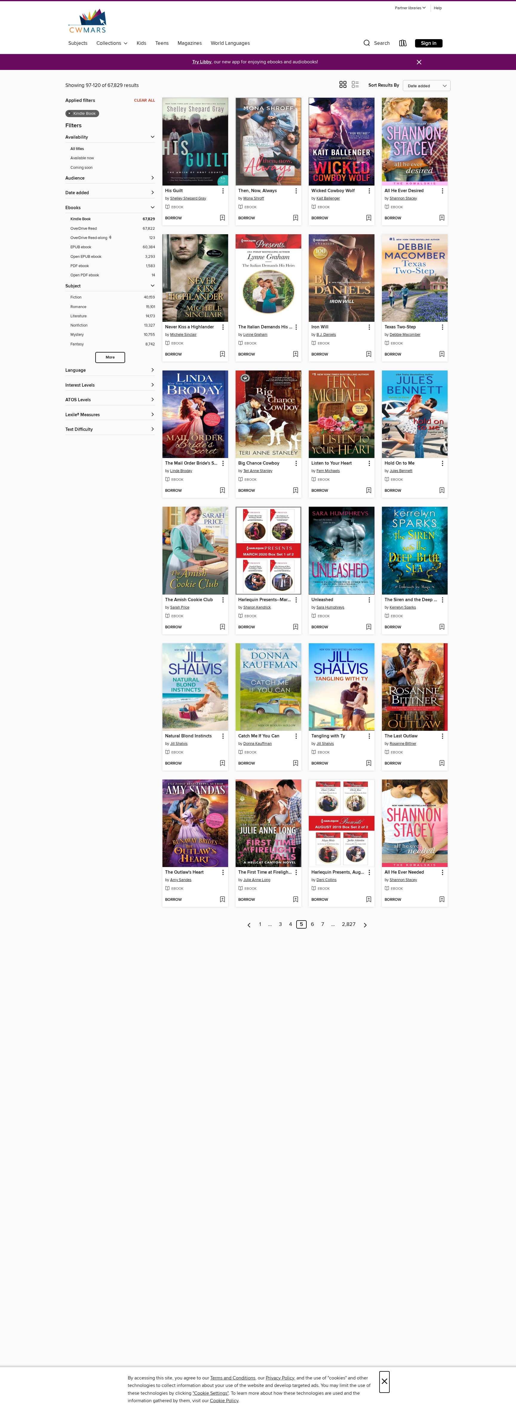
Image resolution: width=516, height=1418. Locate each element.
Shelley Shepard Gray (188, 198)
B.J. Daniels (326, 334)
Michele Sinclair (183, 334)
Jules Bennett (401, 470)
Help (438, 8)
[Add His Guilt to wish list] (222, 218)
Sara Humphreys (330, 607)
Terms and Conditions (232, 1378)
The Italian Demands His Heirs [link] (265, 327)
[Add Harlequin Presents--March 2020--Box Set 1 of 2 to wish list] (295, 627)
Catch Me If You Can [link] (259, 736)
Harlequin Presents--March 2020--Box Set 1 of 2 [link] (265, 600)
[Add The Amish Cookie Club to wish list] (222, 627)
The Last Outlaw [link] (401, 736)
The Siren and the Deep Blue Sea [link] (412, 600)
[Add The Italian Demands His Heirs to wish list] (295, 355)
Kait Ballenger (328, 198)
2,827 (348, 924)
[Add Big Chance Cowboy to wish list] (295, 491)
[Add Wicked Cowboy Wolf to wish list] (368, 218)
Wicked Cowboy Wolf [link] (333, 191)
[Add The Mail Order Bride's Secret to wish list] (222, 491)
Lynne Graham (255, 334)
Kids (141, 43)
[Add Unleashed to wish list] (368, 627)
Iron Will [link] (319, 327)
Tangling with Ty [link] (328, 736)
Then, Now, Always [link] (257, 191)
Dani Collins (327, 880)
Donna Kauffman (257, 743)
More (110, 357)
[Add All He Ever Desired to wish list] (442, 218)
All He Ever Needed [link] (404, 872)
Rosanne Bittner (403, 743)
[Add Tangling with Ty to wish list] (368, 764)
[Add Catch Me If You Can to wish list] (295, 764)
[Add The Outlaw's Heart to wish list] (222, 900)
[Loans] (403, 44)
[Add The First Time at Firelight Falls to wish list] (295, 900)
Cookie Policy (224, 1401)
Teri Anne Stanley (257, 470)
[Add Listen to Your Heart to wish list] (368, 491)
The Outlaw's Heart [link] (184, 872)
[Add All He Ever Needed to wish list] (442, 900)
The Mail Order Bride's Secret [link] (192, 463)
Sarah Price (179, 607)
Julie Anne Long (256, 880)
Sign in (429, 43)
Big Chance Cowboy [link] (259, 463)
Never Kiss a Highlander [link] (189, 327)
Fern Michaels (328, 470)
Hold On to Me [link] (399, 463)
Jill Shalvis (179, 743)
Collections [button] (110, 43)
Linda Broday (181, 470)
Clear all (144, 100)
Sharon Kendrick (257, 607)
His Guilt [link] (174, 191)
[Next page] (365, 924)
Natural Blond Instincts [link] (188, 736)
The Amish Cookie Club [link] (189, 600)
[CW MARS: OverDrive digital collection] (87, 20)
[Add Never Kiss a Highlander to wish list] (222, 355)
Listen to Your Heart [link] (331, 463)
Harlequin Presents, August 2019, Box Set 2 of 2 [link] (338, 872)
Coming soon (81, 167)
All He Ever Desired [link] (404, 191)
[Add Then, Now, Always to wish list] (295, 218)
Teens (162, 43)
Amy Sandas (180, 880)
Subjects (77, 43)
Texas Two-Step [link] (400, 327)
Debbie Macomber (405, 334)
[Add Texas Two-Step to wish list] (442, 355)
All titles (77, 148)
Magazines (190, 43)
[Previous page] (249, 924)
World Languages (230, 43)
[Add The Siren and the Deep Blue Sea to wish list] (442, 627)
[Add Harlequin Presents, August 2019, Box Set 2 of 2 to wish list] (368, 900)
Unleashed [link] (322, 600)
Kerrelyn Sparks (403, 607)
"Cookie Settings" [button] (210, 1393)
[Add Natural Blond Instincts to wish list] (222, 764)
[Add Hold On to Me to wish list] (442, 491)
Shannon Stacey (403, 198)
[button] (410, 8)
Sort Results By (383, 85)
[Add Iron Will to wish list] (368, 355)
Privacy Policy (280, 1378)
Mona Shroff (253, 198)
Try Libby (201, 62)
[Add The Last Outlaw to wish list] (442, 764)
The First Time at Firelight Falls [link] (265, 872)
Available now (82, 158)
